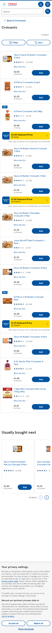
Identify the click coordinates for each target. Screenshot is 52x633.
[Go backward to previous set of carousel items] (41, 497)
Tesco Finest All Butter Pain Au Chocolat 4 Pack (15, 463)
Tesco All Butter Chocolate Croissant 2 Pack (27, 214)
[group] (18, 466)
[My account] (40, 4)
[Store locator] (47, 4)
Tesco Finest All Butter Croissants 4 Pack (30, 56)
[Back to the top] (27, 422)
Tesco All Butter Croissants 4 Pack (30, 336)
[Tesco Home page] (12, 4)
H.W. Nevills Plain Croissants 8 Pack (28, 363)
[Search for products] (47, 11)
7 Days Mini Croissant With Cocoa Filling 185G (30, 390)
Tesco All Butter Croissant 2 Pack (30, 175)
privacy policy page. (10, 581)
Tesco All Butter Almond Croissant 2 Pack (30, 150)
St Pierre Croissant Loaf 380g (28, 111)
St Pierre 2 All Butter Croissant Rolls (29, 298)
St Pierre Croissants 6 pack (27, 82)
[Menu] (4, 4)
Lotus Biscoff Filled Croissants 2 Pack (29, 242)
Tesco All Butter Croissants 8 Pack (30, 267)
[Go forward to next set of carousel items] (47, 497)
